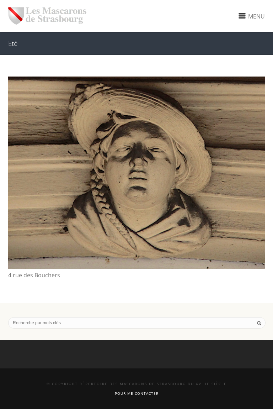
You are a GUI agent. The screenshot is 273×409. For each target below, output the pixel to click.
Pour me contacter (137, 393)
